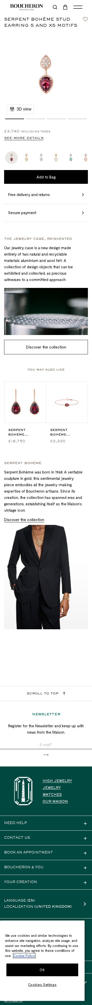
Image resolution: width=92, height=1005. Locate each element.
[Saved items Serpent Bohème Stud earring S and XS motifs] (85, 17)
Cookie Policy (24, 956)
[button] (46, 755)
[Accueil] (23, 791)
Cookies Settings (42, 985)
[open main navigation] (78, 7)
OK (42, 970)
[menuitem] (66, 7)
